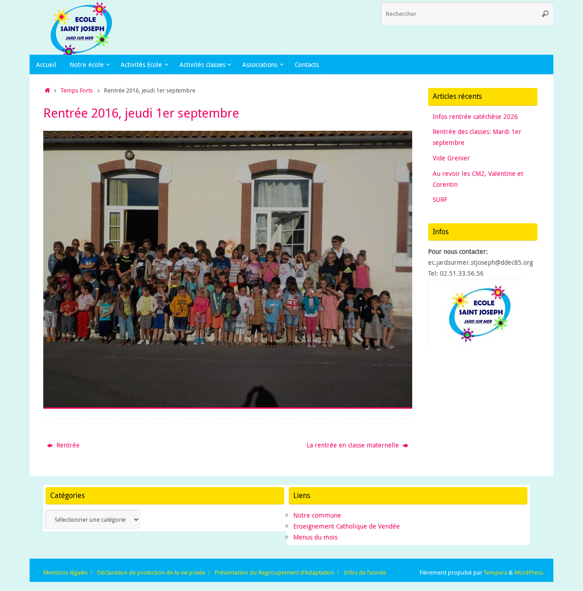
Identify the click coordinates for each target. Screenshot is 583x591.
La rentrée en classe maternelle (354, 445)
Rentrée (67, 445)
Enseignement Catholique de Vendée (346, 526)
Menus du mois (315, 537)
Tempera (495, 572)
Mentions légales (65, 572)
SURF (440, 199)
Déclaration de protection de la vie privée (151, 572)
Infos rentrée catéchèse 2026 (475, 116)
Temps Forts (77, 90)
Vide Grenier (451, 158)
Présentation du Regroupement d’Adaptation (274, 572)
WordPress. (529, 572)
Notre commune (317, 515)
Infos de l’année (365, 572)
